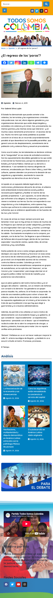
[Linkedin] (24, 63)
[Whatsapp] (31, 63)
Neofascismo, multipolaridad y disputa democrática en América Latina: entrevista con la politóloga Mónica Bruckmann (12, 438)
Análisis (7, 356)
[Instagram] (18, 63)
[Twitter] (11, 63)
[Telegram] (38, 63)
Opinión (12, 48)
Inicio (3, 48)
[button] (4, 10)
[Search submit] (46, 4)
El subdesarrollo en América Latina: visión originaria (36, 432)
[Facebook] (4, 63)
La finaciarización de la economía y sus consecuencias (12, 391)
